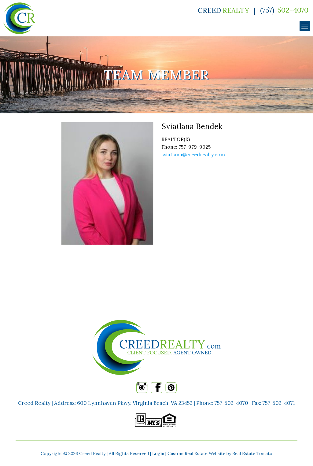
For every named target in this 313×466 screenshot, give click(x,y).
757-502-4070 (231, 403)
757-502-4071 (279, 403)
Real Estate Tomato (252, 453)
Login (158, 453)
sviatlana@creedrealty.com (193, 154)
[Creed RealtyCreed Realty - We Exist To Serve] (19, 18)
